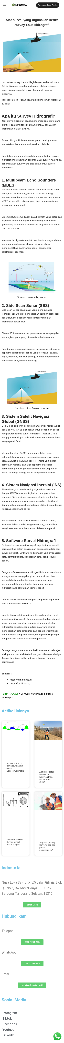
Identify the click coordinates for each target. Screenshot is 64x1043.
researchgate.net (37, 297)
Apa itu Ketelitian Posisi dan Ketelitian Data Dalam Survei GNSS (46, 777)
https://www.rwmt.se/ (37, 408)
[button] (5, 4)
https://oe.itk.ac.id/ (20, 683)
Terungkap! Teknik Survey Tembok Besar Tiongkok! (15, 842)
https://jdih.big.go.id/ (21, 679)
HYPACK (26, 603)
